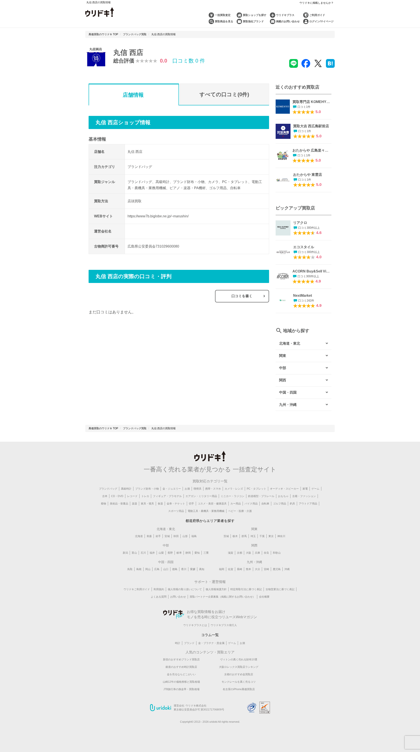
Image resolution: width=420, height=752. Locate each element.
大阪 (248, 552)
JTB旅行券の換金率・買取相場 (181, 689)
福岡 (221, 569)
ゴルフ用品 (279, 503)
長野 (170, 552)
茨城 (226, 536)
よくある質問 (158, 596)
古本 (104, 496)
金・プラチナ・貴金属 (211, 643)
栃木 (235, 536)
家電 (305, 488)
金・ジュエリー (172, 488)
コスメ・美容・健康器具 (212, 503)
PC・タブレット (256, 488)
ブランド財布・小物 (147, 488)
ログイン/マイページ (321, 21)
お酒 (187, 488)
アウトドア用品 (308, 503)
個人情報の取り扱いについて (185, 589)
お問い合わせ (178, 596)
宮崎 (266, 569)
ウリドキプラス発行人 (224, 625)
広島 (156, 569)
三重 (206, 552)
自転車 (265, 503)
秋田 (176, 536)
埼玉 (253, 536)
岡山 (147, 569)
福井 (152, 552)
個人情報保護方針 (216, 589)
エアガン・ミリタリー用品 (201, 496)
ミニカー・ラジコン (232, 496)
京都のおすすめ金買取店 (238, 674)
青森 (149, 536)
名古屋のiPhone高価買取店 (239, 689)
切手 (191, 503)
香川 (183, 569)
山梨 (161, 552)
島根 (139, 569)
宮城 (167, 536)
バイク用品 (251, 503)
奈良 (266, 552)
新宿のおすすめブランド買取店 (181, 659)
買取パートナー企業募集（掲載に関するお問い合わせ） (222, 596)
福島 (194, 536)
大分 (257, 569)
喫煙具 (197, 488)
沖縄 (287, 569)
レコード (132, 496)
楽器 (134, 503)
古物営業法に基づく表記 (280, 589)
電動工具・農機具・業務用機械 (206, 511)
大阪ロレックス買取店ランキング (238, 666)
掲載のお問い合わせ (288, 21)
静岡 (188, 552)
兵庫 (257, 552)
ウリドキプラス (285, 15)
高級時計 (126, 488)
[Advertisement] (133, 363)
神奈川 (281, 536)
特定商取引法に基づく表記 (246, 589)
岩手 (158, 536)
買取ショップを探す (254, 15)
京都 (239, 552)
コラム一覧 (210, 635)
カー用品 (235, 503)
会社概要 (264, 596)
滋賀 (230, 552)
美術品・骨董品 (119, 503)
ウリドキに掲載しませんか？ (316, 2)
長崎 (239, 569)
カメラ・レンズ (234, 488)
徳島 (174, 569)
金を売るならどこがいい (181, 674)
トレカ (145, 496)
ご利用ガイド (317, 15)
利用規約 (159, 589)
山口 (165, 569)
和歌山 (277, 552)
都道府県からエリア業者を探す (210, 521)
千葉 (262, 536)
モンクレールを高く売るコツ (239, 681)
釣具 (292, 503)
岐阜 (179, 552)
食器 (160, 503)
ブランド (189, 643)
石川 (143, 552)
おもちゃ (283, 496)
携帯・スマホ (213, 488)
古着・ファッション (304, 496)
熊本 (248, 569)
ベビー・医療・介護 (240, 511)
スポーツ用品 (176, 511)
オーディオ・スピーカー (284, 488)
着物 (103, 503)
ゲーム (315, 488)
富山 (134, 552)
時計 (177, 643)
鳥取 (130, 569)
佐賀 (230, 569)
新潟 (125, 552)
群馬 (244, 536)
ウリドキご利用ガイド (137, 589)
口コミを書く (241, 296)
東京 (271, 536)
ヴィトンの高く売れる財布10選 (238, 659)
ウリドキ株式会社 (196, 705)
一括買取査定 (223, 15)
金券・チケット (176, 503)
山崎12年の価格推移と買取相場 (181, 681)
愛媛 (192, 569)
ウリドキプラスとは (195, 625)
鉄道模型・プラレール (261, 496)
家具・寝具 (147, 503)
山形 (185, 536)
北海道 (139, 536)
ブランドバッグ (108, 488)
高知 (201, 569)
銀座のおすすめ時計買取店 (181, 666)
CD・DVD (117, 496)
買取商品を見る (224, 21)
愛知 (197, 552)
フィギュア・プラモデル (167, 496)
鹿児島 (277, 569)
